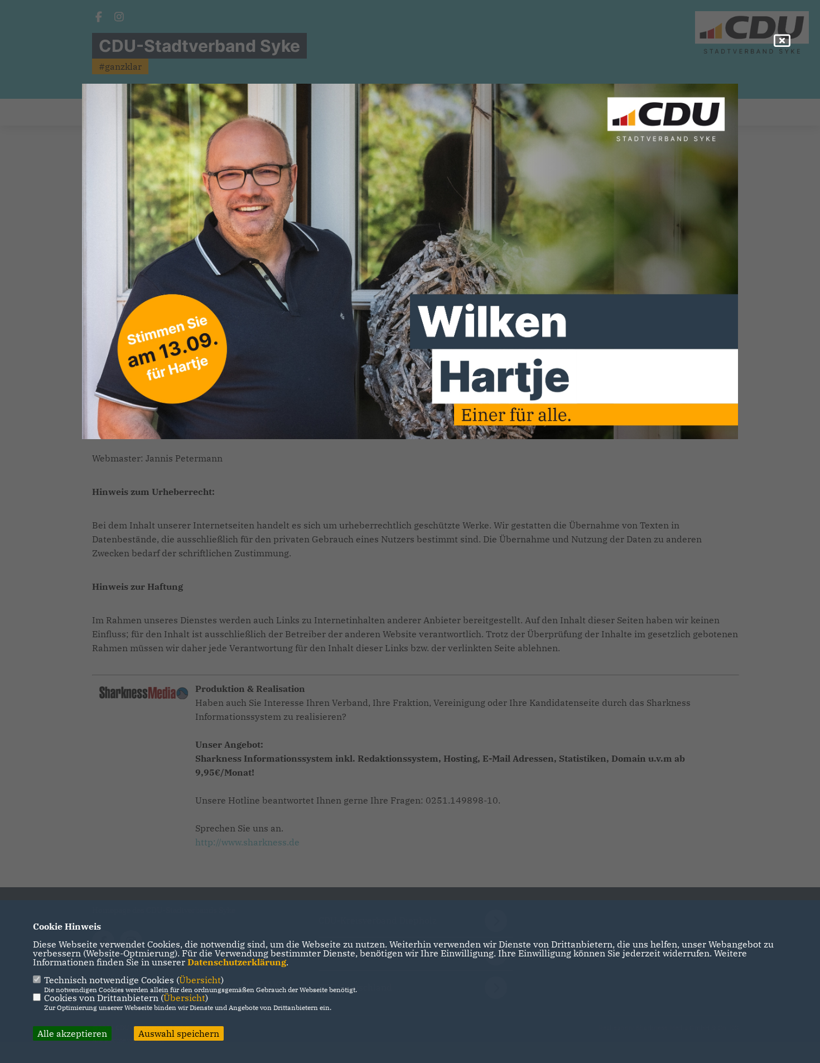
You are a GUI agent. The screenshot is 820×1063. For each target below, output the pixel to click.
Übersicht (200, 979)
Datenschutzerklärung (236, 962)
